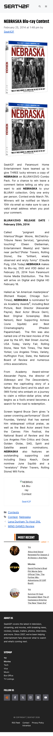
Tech (6, 665)
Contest (13, 517)
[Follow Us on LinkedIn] (38, 697)
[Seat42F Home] (7, 697)
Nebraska (25, 517)
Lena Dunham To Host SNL (24, 521)
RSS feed (16, 723)
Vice (6, 668)
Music (6, 672)
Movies (7, 661)
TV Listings (9, 679)
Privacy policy (38, 723)
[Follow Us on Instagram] (30, 697)
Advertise (26, 725)
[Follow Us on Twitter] (23, 697)
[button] (40, 6)
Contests (13, 512)
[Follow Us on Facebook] (15, 697)
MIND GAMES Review (21, 526)
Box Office (8, 675)
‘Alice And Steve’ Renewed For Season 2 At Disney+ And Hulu (38, 554)
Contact (26, 723)
